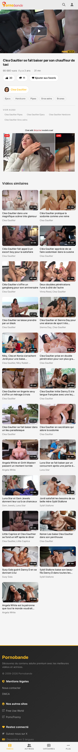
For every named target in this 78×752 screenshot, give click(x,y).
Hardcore (20, 98)
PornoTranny (13, 717)
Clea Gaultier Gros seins (16, 120)
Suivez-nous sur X (16, 733)
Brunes (60, 98)
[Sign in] (72, 5)
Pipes (33, 98)
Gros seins (46, 98)
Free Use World (15, 710)
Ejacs (7, 98)
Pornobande (13, 5)
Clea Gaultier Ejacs (36, 114)
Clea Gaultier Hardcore (59, 114)
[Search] (64, 5)
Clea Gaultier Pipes (13, 114)
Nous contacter (11, 687)
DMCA (6, 693)
